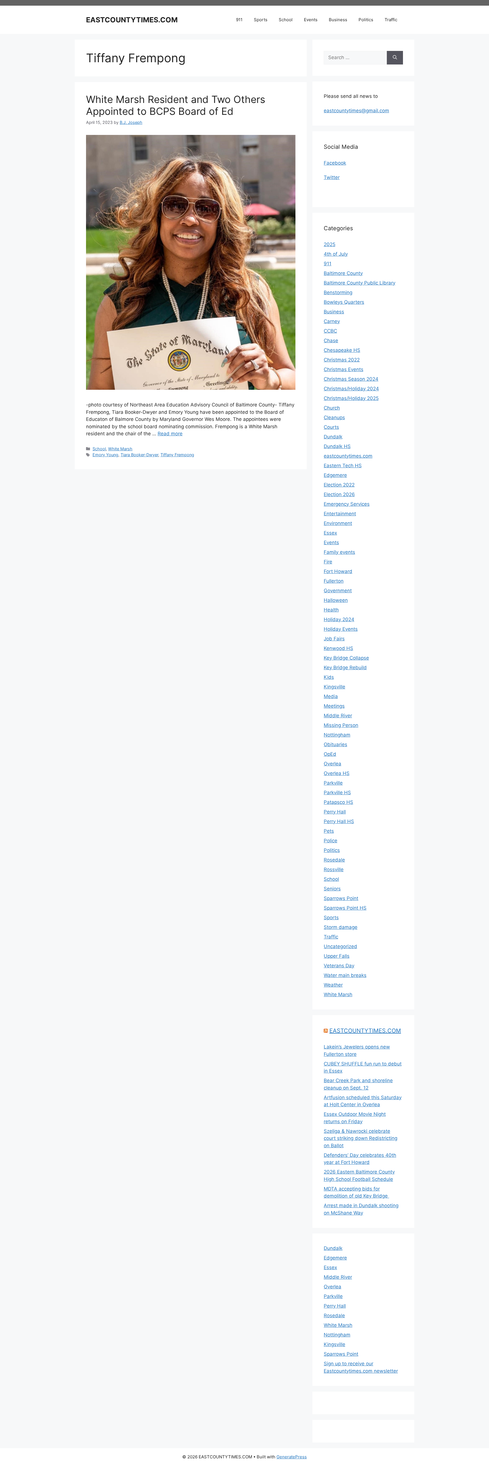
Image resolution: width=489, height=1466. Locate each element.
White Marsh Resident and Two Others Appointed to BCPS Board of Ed (175, 105)
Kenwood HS (338, 648)
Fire (328, 562)
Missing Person (341, 725)
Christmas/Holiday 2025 (351, 398)
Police (330, 840)
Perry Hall (335, 812)
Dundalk (333, 437)
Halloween (336, 600)
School (286, 19)
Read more (170, 433)
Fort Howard (338, 571)
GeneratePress (291, 1456)
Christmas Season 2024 (351, 379)
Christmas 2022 (342, 360)
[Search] (395, 57)
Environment (338, 523)
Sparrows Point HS (345, 908)
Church (332, 408)
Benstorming (338, 292)
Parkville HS (337, 792)
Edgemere (335, 475)
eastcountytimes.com (348, 456)
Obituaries (335, 744)
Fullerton (334, 581)
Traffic (391, 19)
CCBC (330, 331)
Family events (339, 552)
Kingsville (334, 687)
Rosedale (334, 860)
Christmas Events (343, 369)
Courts (331, 427)
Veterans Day (339, 965)
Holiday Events (341, 629)
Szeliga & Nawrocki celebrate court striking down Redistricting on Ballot (360, 1138)
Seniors (332, 889)
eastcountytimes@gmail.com (356, 110)
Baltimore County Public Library (359, 283)
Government (338, 590)
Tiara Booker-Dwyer (139, 454)
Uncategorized (340, 946)
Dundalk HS (337, 446)
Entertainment (340, 513)
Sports (260, 19)
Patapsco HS (338, 802)
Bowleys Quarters (344, 302)
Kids (329, 677)
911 (239, 19)
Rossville (334, 869)
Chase (331, 340)
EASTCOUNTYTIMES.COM (132, 20)
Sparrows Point (341, 898)
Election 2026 (339, 494)
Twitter (332, 177)
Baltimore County (343, 273)
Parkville (333, 783)
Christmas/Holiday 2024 (351, 388)
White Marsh (120, 448)
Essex (330, 533)
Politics (366, 19)
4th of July (336, 254)
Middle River (338, 715)
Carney (332, 321)
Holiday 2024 (339, 619)
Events (311, 19)
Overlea (332, 764)
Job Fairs (334, 638)
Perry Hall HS (339, 821)
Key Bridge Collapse (346, 658)
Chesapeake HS (342, 350)
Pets (329, 831)
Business (338, 19)
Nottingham (337, 735)
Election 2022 (339, 485)
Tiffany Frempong (177, 454)
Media (331, 696)
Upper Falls (336, 956)
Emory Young (105, 454)
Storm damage (340, 927)
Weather (333, 985)
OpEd (330, 754)
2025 (329, 244)
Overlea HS (336, 773)
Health (331, 610)
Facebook (335, 163)
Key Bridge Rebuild (345, 667)
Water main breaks (345, 975)
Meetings (334, 706)
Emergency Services (347, 504)
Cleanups (334, 417)
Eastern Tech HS (343, 465)
